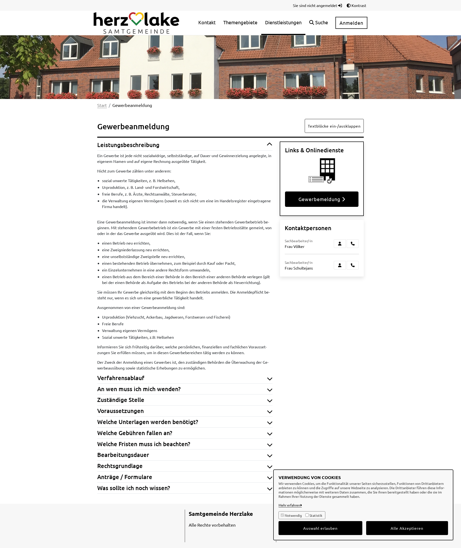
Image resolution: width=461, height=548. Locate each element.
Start (102, 105)
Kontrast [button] (358, 5)
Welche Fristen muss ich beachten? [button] (143, 444)
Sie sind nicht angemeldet (315, 5)
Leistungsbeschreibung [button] (128, 145)
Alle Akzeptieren (407, 528)
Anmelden (351, 23)
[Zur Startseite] (136, 22)
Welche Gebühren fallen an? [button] (134, 433)
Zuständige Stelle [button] (120, 399)
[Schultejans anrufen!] (353, 265)
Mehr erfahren (289, 505)
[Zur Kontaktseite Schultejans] (340, 265)
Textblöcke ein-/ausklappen (334, 125)
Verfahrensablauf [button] (120, 378)
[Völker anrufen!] (353, 243)
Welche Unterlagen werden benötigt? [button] (147, 422)
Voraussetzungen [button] (120, 410)
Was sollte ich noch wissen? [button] (133, 488)
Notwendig (293, 515)
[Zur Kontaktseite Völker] (340, 243)
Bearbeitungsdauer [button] (123, 454)
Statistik (315, 515)
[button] (318, 23)
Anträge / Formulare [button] (124, 477)
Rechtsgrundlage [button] (120, 465)
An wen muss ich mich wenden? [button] (139, 389)
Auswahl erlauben (320, 528)
